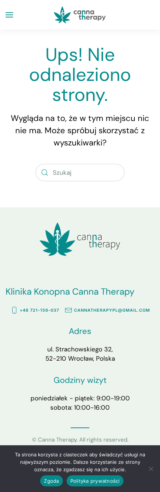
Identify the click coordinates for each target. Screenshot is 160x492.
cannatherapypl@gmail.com (112, 310)
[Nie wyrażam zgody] (150, 468)
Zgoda (51, 481)
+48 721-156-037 (39, 310)
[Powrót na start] (80, 15)
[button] (9, 15)
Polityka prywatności (95, 481)
